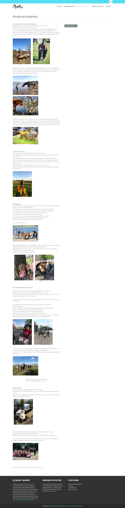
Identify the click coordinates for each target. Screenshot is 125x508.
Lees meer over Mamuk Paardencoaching (23, 499)
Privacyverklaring (53, 506)
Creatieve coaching (97, 6)
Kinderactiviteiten (83, 6)
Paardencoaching (69, 6)
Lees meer (53, 491)
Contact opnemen (71, 26)
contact (35, 467)
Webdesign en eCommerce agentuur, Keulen (70, 506)
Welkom (59, 6)
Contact (108, 6)
